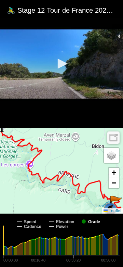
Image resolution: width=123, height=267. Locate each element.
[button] (61, 63)
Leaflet (114, 210)
